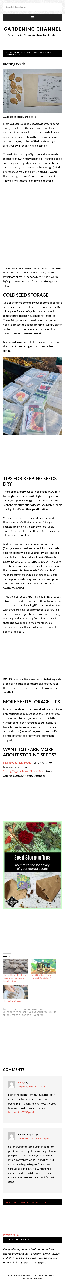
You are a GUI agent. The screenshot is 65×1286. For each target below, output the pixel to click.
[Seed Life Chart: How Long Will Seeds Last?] (43, 966)
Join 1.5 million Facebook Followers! (26, 1202)
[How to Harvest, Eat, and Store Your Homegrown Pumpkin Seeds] (15, 966)
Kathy (21, 1082)
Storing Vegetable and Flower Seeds (24, 771)
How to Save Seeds (12, 1000)
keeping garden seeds (35, 1012)
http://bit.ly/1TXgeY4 (21, 1112)
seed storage (18, 1015)
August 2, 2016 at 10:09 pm (32, 1086)
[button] (32, 865)
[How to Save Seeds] (15, 992)
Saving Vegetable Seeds (17, 762)
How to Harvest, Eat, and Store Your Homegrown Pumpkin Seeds (14, 978)
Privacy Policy (11, 1234)
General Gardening (32, 1009)
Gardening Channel (32, 29)
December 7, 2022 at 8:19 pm (33, 1138)
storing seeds (35, 1015)
